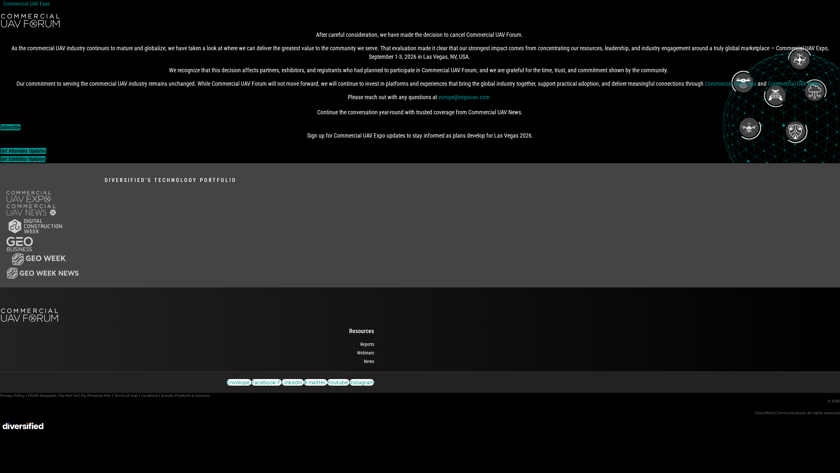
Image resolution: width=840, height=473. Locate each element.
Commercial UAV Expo (27, 4)
